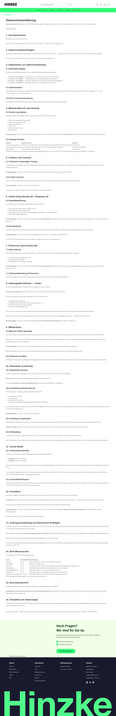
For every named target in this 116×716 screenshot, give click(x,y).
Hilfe (10, 677)
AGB (36, 669)
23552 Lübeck (89, 672)
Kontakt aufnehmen (66, 651)
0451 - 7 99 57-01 (94, 678)
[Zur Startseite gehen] (10, 4)
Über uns (11, 666)
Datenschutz (38, 675)
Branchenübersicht (14, 672)
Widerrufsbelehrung (40, 672)
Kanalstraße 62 (90, 669)
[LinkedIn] (87, 682)
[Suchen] (70, 4)
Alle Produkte (12, 669)
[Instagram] (90, 682)
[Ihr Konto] (101, 4)
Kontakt (11, 675)
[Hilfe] (97, 4)
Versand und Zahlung (40, 680)
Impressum (38, 666)
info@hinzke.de (94, 675)
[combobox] (54, 4)
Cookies (37, 677)
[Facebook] (93, 682)
